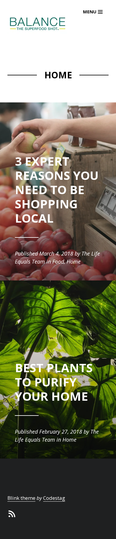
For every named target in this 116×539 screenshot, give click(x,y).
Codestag (54, 497)
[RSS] (11, 513)
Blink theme (21, 497)
